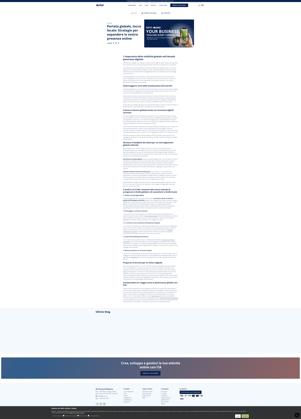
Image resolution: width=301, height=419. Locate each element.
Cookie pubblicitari (94, 416)
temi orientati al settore (150, 216)
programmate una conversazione (169, 298)
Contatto (164, 394)
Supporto (166, 13)
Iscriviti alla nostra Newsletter (191, 392)
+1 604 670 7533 (103, 398)
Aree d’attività (146, 394)
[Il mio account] (199, 5)
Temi (125, 394)
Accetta (245, 416)
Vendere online (147, 392)
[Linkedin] (116, 43)
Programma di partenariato (165, 399)
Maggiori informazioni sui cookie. (76, 413)
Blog (135, 13)
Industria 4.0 (146, 396)
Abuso (163, 404)
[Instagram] (104, 404)
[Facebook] (113, 43)
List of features (128, 392)
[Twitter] (118, 43)
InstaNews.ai (128, 400)
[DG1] (102, 5)
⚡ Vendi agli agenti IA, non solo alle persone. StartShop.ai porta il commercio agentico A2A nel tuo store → (151, 1)
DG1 (147, 200)
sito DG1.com (156, 296)
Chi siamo (164, 392)
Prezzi (126, 396)
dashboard (134, 257)
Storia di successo (150, 13)
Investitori (164, 396)
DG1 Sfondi (165, 402)
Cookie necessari (57, 416)
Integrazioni (127, 398)
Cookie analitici (83, 416)
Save (238, 416)
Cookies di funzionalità (71, 416)
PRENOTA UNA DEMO (150, 373)
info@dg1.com (102, 396)
